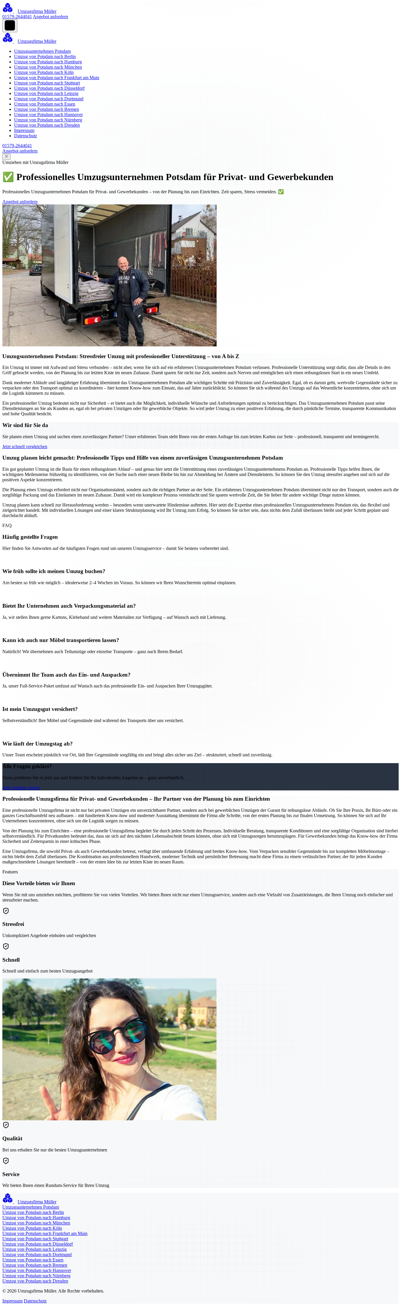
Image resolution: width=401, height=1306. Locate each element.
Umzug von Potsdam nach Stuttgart (47, 82)
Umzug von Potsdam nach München (48, 67)
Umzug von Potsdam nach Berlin (45, 56)
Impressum (24, 130)
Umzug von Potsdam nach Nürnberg (48, 119)
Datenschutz (25, 135)
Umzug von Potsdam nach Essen (44, 103)
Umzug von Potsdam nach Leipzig (46, 93)
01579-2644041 (17, 16)
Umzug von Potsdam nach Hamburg (48, 61)
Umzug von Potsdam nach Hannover (48, 114)
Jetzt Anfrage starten (21, 787)
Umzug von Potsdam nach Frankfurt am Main (56, 77)
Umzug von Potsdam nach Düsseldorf (49, 88)
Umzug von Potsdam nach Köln (44, 72)
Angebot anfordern (50, 16)
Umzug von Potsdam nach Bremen (46, 109)
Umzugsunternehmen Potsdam (42, 51)
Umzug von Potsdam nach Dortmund (48, 98)
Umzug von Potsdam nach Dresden (47, 125)
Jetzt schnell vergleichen (24, 446)
